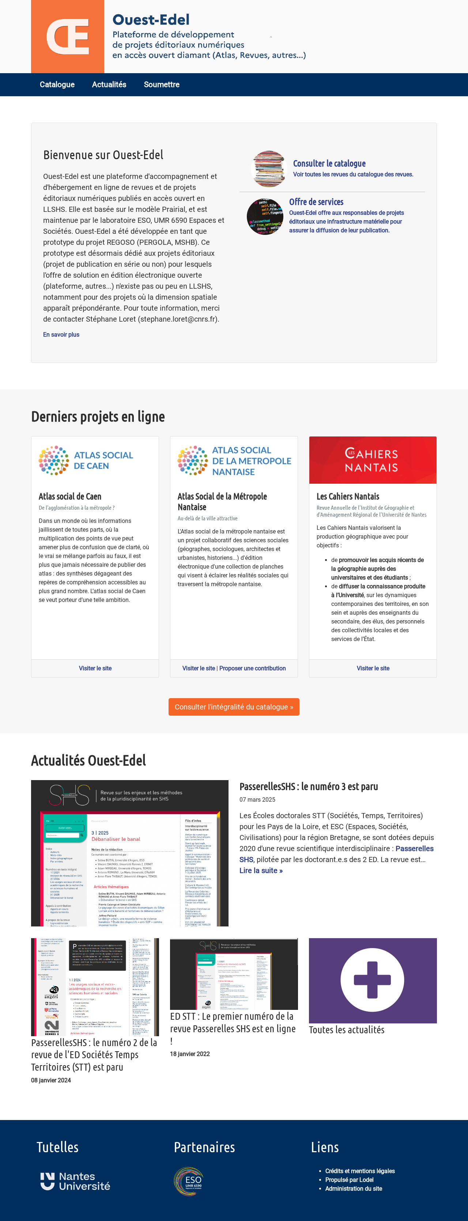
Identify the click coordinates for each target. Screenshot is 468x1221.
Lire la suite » (261, 870)
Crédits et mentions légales (360, 1171)
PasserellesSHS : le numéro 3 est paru (308, 786)
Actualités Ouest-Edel (88, 759)
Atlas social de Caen (70, 496)
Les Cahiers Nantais (348, 496)
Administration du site (353, 1188)
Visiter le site (95, 668)
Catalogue (57, 84)
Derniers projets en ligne (98, 415)
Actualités (109, 84)
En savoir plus (61, 334)
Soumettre (162, 84)
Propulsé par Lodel (349, 1179)
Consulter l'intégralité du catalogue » (234, 707)
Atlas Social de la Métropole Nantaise (222, 501)
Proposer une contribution (252, 668)
